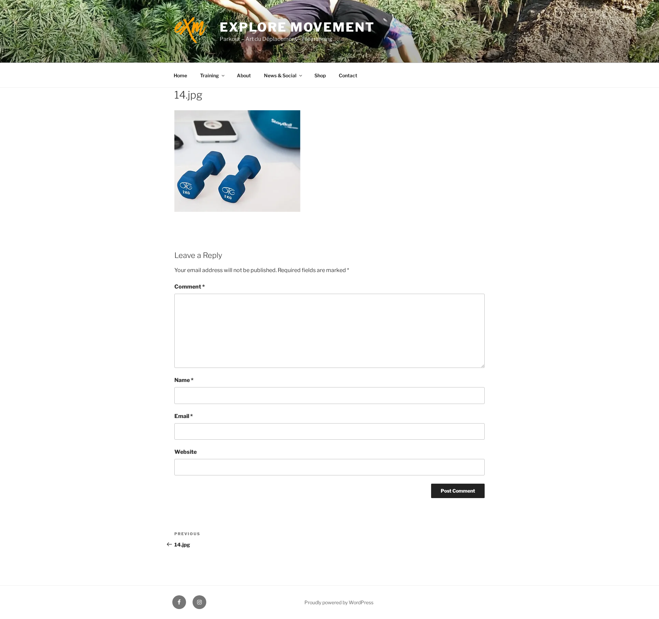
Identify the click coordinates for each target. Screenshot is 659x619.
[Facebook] (179, 602)
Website (185, 452)
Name (184, 380)
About (244, 75)
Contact (348, 75)
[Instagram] (199, 602)
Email (183, 416)
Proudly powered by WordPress (338, 602)
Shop (320, 75)
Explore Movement (297, 27)
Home (180, 75)
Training (209, 75)
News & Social (280, 75)
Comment (189, 286)
